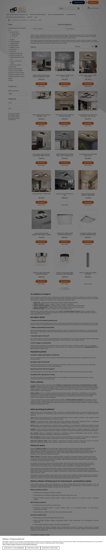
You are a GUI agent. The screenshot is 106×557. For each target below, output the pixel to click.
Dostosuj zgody (33, 548)
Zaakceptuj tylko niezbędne (14, 548)
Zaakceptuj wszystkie (50, 548)
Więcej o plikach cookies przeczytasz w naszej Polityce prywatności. (19, 544)
